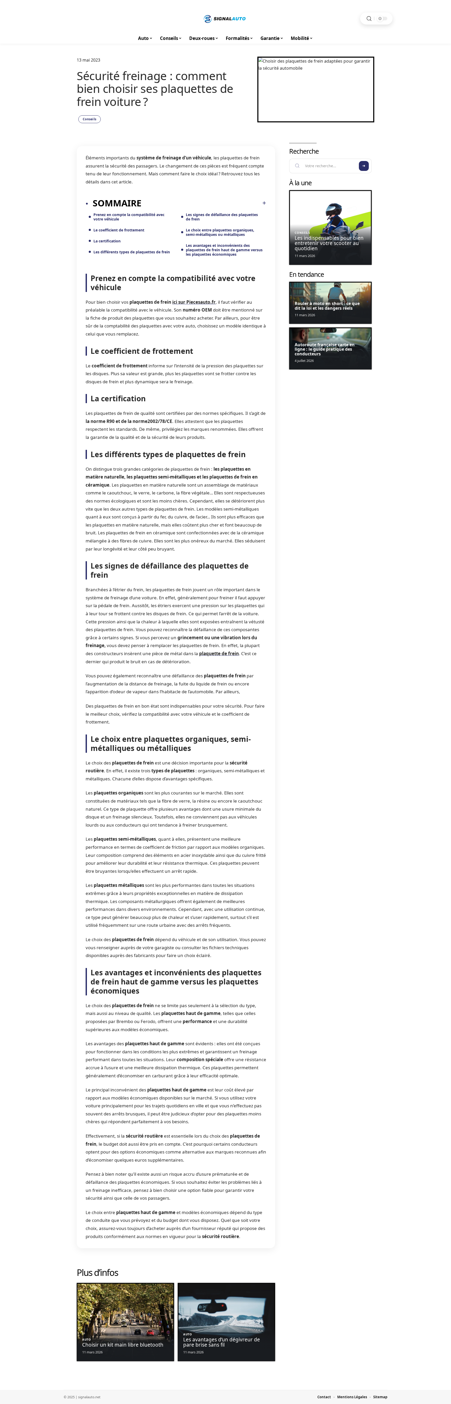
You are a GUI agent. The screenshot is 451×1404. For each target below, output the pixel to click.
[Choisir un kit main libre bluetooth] (125, 1322)
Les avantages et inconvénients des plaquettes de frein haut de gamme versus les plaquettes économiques (224, 250)
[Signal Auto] (225, 18)
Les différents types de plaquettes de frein (131, 251)
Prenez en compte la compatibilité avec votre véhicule (128, 217)
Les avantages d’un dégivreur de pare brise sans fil (221, 1342)
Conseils (89, 119)
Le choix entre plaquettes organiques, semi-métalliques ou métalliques (220, 232)
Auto (86, 1339)
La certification (107, 240)
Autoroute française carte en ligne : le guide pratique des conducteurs (325, 349)
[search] (369, 19)
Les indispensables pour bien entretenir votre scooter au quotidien (329, 243)
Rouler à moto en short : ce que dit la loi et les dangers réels (327, 306)
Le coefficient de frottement (118, 230)
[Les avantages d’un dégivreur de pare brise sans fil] (226, 1322)
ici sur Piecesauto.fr (194, 302)
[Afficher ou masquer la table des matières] (203, 203)
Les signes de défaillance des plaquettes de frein (222, 217)
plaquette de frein (219, 653)
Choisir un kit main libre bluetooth (122, 1344)
